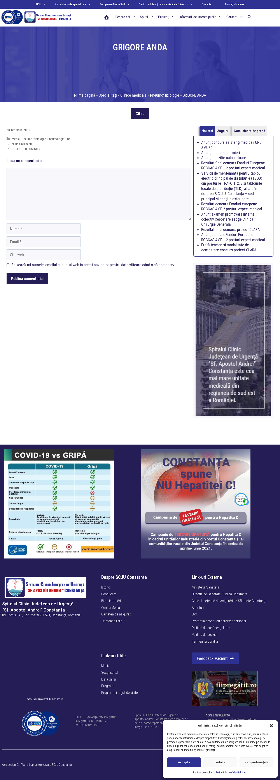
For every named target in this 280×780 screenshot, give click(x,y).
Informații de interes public (197, 17)
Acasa (106, 17)
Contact (232, 17)
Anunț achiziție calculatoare (223, 157)
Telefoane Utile (111, 621)
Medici (16, 139)
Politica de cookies (203, 772)
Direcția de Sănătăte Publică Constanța (219, 594)
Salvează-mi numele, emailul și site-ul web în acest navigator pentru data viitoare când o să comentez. (93, 264)
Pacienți (163, 17)
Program (107, 686)
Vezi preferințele (256, 762)
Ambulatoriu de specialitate (70, 4)
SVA (195, 614)
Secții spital (109, 672)
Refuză (220, 762)
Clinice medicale (133, 95)
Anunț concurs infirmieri (220, 152)
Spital (144, 17)
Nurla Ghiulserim (22, 144)
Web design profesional (37, 699)
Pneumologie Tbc (58, 139)
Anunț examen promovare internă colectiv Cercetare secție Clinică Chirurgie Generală (228, 219)
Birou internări (111, 601)
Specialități (108, 95)
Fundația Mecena (234, 4)
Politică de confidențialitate (230, 772)
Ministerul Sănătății (205, 587)
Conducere (109, 594)
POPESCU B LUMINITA (26, 149)
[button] (271, 725)
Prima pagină (84, 95)
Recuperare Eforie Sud (112, 4)
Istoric (105, 587)
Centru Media (110, 608)
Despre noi (122, 17)
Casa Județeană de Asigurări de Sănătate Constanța (229, 601)
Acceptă (184, 762)
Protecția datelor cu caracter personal (219, 621)
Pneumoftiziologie (164, 95)
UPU (38, 4)
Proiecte (206, 4)
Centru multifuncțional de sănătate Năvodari (163, 4)
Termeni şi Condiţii (205, 641)
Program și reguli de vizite (119, 693)
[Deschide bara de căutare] (249, 17)
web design (9, 764)
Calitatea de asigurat (116, 614)
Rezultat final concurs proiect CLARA (230, 229)
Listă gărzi (108, 679)
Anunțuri (198, 608)
